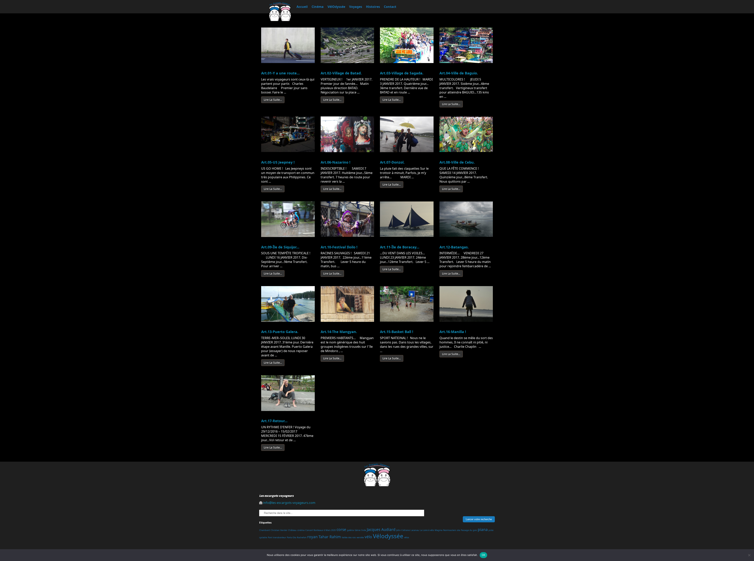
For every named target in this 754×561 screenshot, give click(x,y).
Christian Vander (279, 530)
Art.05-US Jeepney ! (278, 162)
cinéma (301, 530)
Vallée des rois (349, 537)
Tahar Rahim (329, 536)
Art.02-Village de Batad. (341, 73)
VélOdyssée (336, 7)
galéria (350, 530)
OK (483, 554)
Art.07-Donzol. (392, 162)
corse (341, 529)
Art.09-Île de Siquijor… (280, 247)
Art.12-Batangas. (454, 247)
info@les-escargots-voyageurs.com (289, 503)
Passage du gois (469, 530)
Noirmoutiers (449, 530)
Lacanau (415, 530)
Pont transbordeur (277, 537)
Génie (358, 530)
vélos (406, 537)
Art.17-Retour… (274, 420)
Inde (363, 530)
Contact (390, 7)
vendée (360, 537)
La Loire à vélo (427, 530)
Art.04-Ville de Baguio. (458, 73)
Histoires (373, 7)
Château (292, 530)
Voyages (355, 7)
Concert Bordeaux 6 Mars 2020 (320, 530)
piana (483, 529)
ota (458, 530)
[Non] (749, 555)
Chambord (264, 530)
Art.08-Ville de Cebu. (457, 162)
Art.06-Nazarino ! (335, 162)
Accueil (302, 7)
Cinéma (318, 7)
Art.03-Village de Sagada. (401, 73)
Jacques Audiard (381, 529)
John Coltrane (403, 530)
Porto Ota (291, 537)
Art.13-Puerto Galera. (279, 331)
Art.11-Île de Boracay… (399, 247)
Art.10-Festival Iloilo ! (339, 247)
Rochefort (302, 537)
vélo (368, 536)
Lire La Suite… (273, 100)
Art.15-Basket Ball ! (396, 331)
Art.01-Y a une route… (280, 73)
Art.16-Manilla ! (452, 331)
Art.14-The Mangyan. (339, 331)
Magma (438, 530)
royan (312, 536)
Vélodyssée (388, 536)
